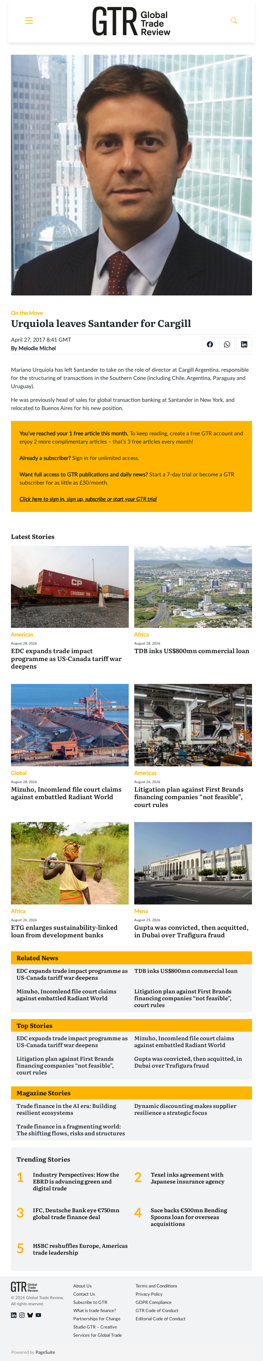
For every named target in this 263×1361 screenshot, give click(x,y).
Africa (141, 634)
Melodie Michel (37, 348)
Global (19, 773)
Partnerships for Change (97, 1319)
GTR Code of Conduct (157, 1311)
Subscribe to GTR (90, 1302)
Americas (22, 634)
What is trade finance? (94, 1311)
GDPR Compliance (154, 1302)
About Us (82, 1286)
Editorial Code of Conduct (161, 1319)
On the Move (27, 313)
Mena (141, 911)
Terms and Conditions (156, 1286)
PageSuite (45, 1352)
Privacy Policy (149, 1294)
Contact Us (84, 1294)
